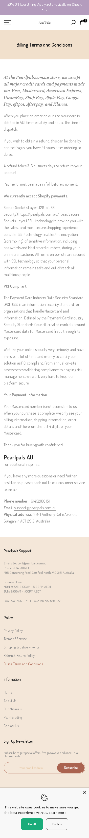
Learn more (58, 812)
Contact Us (11, 726)
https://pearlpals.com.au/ (39, 214)
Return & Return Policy (19, 655)
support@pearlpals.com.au (35, 507)
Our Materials (13, 709)
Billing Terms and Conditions (23, 664)
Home (8, 692)
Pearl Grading (13, 717)
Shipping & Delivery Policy (22, 647)
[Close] (84, 792)
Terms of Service (15, 639)
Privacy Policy (13, 630)
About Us (10, 700)
